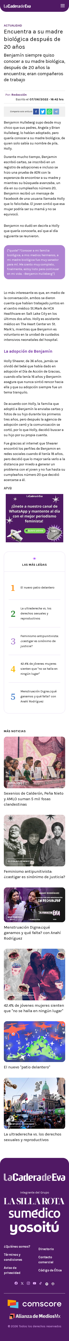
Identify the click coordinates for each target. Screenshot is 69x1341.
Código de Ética (50, 1270)
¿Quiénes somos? (17, 1246)
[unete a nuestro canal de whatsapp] (34, 518)
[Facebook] (16, 1283)
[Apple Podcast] (52, 1283)
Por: (16, 94)
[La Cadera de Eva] (17, 6)
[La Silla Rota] (34, 1201)
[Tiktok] (40, 1283)
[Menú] (62, 6)
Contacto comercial (45, 1259)
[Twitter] (22, 1283)
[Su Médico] (34, 1212)
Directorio (46, 1249)
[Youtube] (34, 1283)
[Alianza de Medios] (34, 1316)
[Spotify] (47, 1283)
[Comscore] (34, 1304)
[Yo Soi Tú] (34, 1227)
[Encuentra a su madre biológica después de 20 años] (36, 111)
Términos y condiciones (13, 1257)
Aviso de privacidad (12, 1270)
